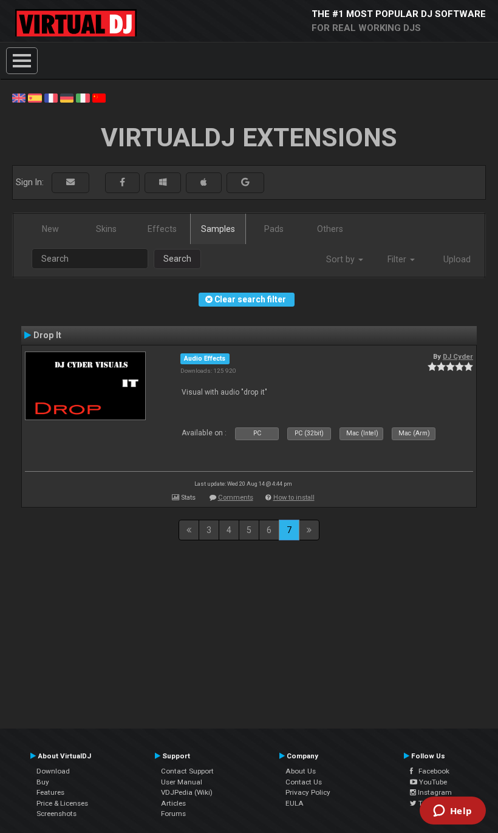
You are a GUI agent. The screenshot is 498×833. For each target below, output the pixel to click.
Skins (106, 229)
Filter (398, 259)
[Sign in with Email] (70, 182)
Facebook (431, 771)
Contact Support (187, 771)
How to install (294, 497)
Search (177, 259)
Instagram (434, 792)
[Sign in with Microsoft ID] (163, 182)
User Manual (181, 782)
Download (53, 771)
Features (50, 792)
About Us (300, 771)
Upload (457, 259)
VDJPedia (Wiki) (187, 792)
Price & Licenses (62, 803)
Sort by (341, 259)
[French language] (51, 97)
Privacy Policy (307, 792)
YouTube (432, 782)
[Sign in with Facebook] (122, 182)
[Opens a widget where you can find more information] (452, 812)
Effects (162, 229)
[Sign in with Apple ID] (204, 182)
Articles (173, 803)
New (50, 229)
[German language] (66, 97)
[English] (19, 97)
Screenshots (56, 813)
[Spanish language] (34, 97)
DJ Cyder (458, 356)
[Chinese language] (99, 97)
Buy (42, 782)
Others (330, 229)
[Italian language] (82, 97)
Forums (173, 813)
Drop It (47, 335)
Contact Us (303, 782)
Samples (218, 229)
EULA (294, 803)
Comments (235, 497)
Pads (274, 229)
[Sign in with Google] (245, 182)
